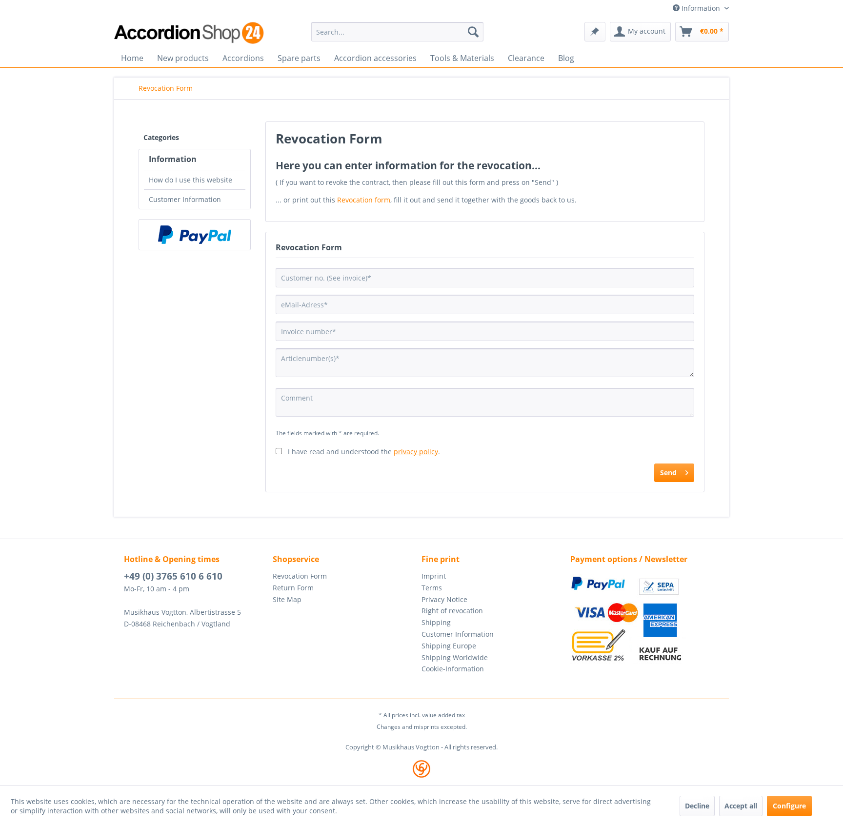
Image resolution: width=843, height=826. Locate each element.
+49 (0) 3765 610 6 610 (173, 576)
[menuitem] (397, 31)
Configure (789, 805)
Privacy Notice (444, 599)
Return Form (293, 587)
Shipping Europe (449, 645)
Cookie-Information (453, 668)
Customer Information (185, 199)
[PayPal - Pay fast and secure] (194, 234)
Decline (697, 805)
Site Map (287, 599)
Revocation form (363, 199)
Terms (432, 587)
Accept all (740, 805)
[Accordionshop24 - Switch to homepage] (189, 33)
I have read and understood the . (364, 451)
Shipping (436, 622)
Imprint (434, 576)
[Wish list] (594, 31)
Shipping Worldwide (455, 657)
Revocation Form (300, 576)
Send (668, 472)
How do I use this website (190, 179)
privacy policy (416, 451)
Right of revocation (452, 610)
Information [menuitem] (701, 8)
